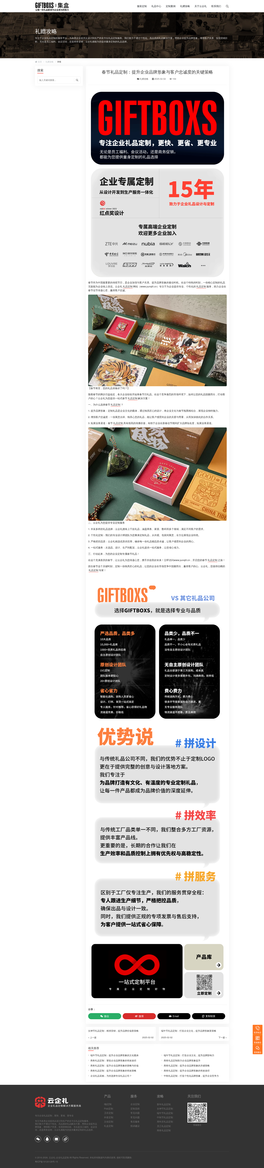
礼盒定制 (108, 1126)
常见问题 (135, 1112)
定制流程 (135, 1108)
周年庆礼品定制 (165, 1121)
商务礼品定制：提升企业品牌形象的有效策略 (113, 1070)
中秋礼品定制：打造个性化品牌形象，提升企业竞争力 (191, 1075)
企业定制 (135, 1104)
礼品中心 (156, 6)
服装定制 (142, 6)
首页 (39, 62)
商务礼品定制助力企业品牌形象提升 (182, 1060)
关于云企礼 (200, 6)
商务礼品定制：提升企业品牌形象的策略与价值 (114, 1065)
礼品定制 (128, 286)
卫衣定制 (108, 1112)
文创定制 (108, 1121)
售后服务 (135, 1121)
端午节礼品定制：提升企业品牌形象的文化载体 (114, 1055)
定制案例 (171, 6)
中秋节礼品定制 (165, 1117)
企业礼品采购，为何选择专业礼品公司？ (111, 1075)
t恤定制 (108, 1104)
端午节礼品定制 (165, 1112)
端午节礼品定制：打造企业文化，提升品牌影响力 (189, 1055)
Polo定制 (108, 1108)
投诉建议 (135, 1126)
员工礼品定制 (164, 1126)
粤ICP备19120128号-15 (46, 1161)
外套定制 (108, 1117)
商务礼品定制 (164, 1130)
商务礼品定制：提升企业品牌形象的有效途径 (187, 1070)
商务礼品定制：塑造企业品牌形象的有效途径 (113, 1060)
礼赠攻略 (185, 6)
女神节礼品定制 (165, 1108)
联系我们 (216, 6)
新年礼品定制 (164, 1104)
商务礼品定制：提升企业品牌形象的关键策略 (187, 1065)
